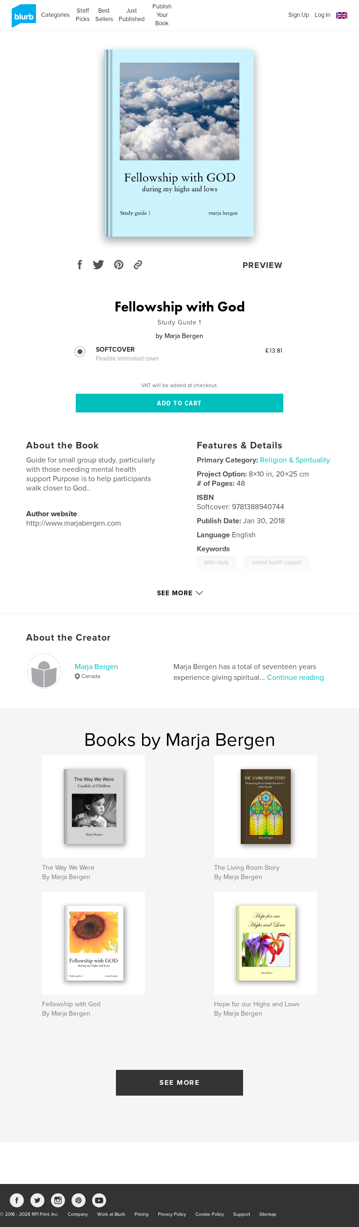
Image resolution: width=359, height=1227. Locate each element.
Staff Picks (82, 15)
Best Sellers (104, 15)
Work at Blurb (111, 1214)
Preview (263, 265)
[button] (341, 16)
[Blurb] (22, 19)
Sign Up (298, 15)
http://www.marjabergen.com (73, 523)
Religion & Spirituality (295, 460)
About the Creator (68, 637)
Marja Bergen (96, 666)
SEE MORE (179, 1082)
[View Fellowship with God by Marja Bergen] (179, 143)
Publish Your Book (162, 15)
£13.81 (274, 350)
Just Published (131, 15)
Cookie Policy (209, 1214)
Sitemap (267, 1214)
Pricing (142, 1214)
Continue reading (295, 677)
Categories (55, 15)
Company (78, 1214)
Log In (322, 15)
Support (241, 1214)
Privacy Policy (172, 1214)
